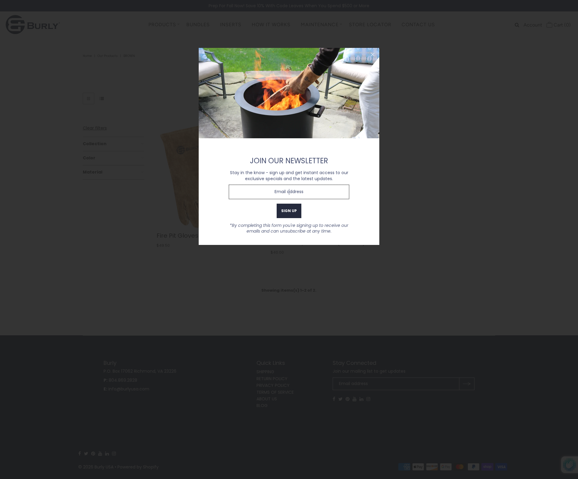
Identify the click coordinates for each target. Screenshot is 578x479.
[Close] (372, 54)
